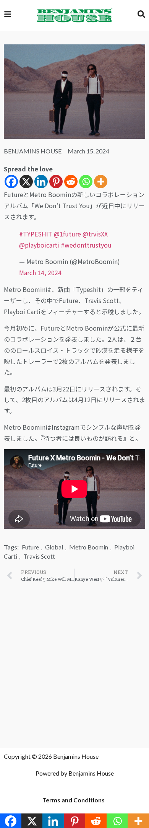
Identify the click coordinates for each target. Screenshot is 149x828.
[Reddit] (71, 181)
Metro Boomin (88, 547)
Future (30, 547)
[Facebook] (11, 181)
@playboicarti (39, 244)
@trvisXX (95, 233)
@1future (67, 233)
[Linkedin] (41, 181)
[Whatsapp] (85, 181)
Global (54, 547)
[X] (26, 181)
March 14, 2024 (40, 272)
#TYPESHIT (35, 233)
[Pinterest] (56, 181)
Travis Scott (39, 556)
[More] (100, 181)
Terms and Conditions (73, 800)
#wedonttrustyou (86, 244)
